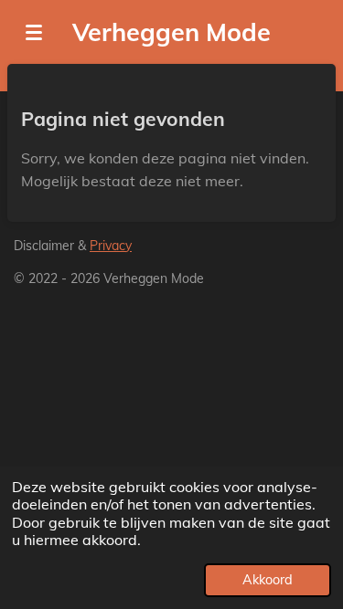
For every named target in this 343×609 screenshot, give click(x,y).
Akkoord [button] (267, 580)
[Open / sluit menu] (34, 32)
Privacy (111, 245)
